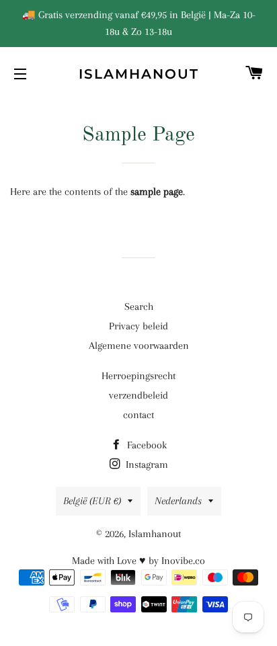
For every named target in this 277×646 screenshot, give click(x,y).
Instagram (145, 464)
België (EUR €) (92, 501)
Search (138, 306)
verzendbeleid (138, 395)
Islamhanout (139, 74)
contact (138, 415)
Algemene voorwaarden (139, 345)
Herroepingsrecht (138, 376)
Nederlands (178, 501)
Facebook (145, 445)
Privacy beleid (138, 326)
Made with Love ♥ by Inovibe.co (138, 561)
